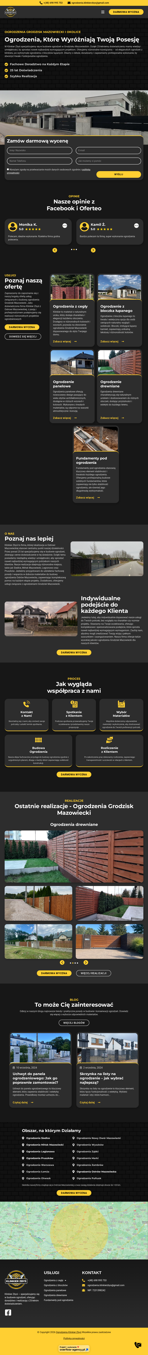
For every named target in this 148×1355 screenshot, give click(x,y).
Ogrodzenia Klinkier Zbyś (68, 1332)
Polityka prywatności (74, 1338)
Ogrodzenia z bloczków (56, 1285)
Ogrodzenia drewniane (55, 1295)
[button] (102, 11)
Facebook (61, 208)
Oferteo (90, 208)
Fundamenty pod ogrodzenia (58, 1300)
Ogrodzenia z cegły (53, 1280)
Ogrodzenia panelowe (55, 1290)
